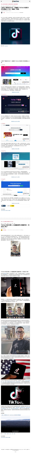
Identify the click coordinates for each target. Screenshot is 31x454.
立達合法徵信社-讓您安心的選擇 (5, 210)
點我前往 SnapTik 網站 (15, 203)
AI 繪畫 (7, 223)
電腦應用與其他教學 (10, 4)
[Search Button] (29, 1)
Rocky (4, 12)
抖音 (12, 223)
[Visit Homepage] (15, 1)
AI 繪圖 (5, 223)
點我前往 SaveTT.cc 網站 (16, 176)
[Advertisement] (15, 214)
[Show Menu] (1, 1)
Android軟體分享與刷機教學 (6, 221)
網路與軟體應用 (16, 4)
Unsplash (6, 45)
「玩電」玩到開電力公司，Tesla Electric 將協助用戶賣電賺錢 (11, 414)
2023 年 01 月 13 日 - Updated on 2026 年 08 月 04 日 (12, 12)
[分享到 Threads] (27, 15)
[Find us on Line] (15, 451)
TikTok (10, 223)
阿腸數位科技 (17, 450)
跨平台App (11, 221)
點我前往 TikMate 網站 (15, 148)
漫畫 (14, 223)
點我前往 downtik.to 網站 (15, 121)
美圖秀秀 (5, 273)
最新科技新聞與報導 (5, 4)
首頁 (1, 4)
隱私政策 (25, 449)
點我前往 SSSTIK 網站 (15, 92)
